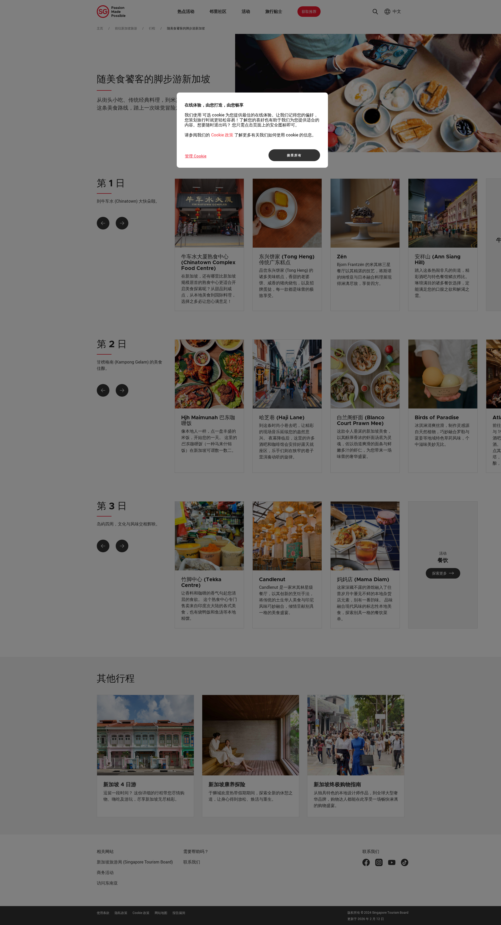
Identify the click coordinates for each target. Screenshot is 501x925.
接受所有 (294, 155)
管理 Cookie (195, 156)
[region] (252, 130)
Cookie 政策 (222, 135)
